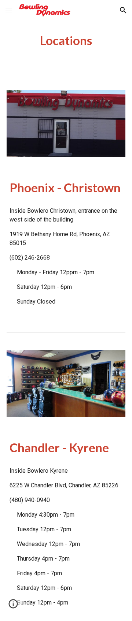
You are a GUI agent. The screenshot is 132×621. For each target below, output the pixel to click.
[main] (66, 40)
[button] (9, 10)
